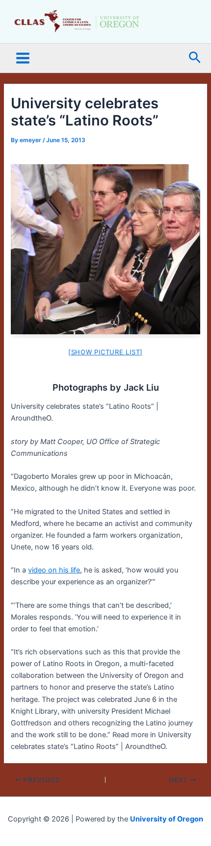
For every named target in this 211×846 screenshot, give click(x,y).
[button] (194, 58)
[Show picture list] (105, 352)
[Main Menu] (23, 58)
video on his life (54, 570)
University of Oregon (166, 819)
